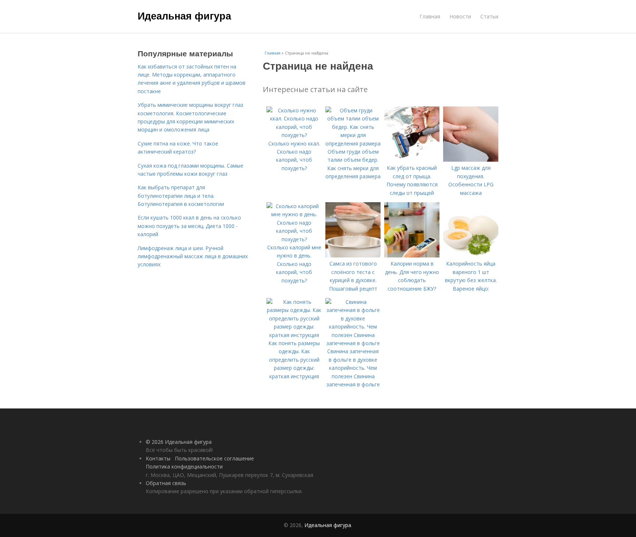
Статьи (489, 16)
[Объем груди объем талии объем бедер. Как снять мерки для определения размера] (353, 143)
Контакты (158, 458)
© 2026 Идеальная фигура (179, 441)
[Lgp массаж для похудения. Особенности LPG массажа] (470, 159)
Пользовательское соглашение (214, 458)
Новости (460, 16)
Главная (430, 16)
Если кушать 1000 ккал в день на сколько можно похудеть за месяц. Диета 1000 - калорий (189, 226)
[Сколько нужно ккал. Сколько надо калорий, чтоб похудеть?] (294, 134)
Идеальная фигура (184, 15)
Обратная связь (166, 483)
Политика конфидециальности (184, 466)
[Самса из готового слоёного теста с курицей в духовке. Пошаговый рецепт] (353, 255)
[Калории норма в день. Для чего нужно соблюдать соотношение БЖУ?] (411, 255)
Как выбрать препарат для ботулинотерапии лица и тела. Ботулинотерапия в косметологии (181, 195)
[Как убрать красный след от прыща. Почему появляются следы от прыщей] (411, 159)
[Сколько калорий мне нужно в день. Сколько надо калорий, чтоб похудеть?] (294, 239)
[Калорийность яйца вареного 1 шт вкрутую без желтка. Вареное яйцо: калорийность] (470, 255)
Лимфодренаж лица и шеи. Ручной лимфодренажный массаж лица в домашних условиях (193, 256)
